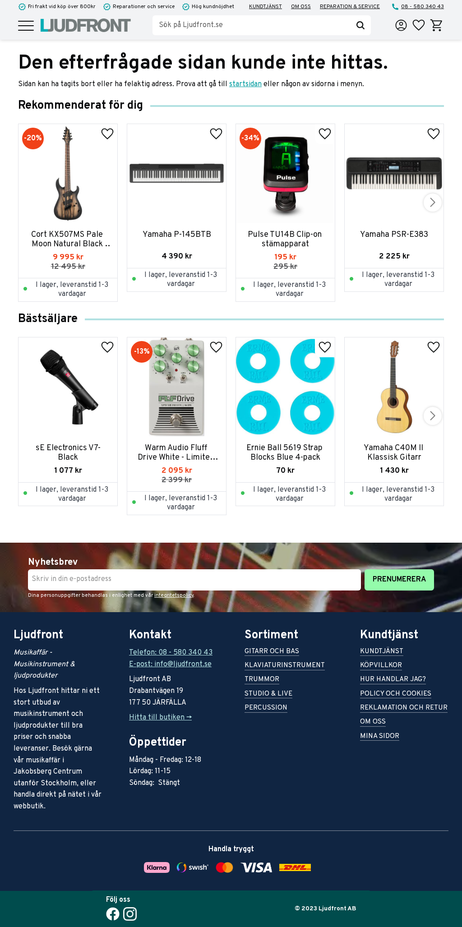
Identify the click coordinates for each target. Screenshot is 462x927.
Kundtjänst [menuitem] (265, 6)
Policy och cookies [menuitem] (395, 694)
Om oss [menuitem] (301, 6)
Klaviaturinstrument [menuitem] (285, 666)
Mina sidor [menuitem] (379, 737)
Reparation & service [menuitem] (350, 6)
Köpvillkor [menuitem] (381, 666)
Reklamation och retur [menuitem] (404, 708)
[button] (26, 26)
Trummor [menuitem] (262, 680)
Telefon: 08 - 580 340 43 (171, 652)
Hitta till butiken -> (160, 717)
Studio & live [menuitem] (268, 694)
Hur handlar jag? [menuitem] (393, 680)
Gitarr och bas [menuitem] (272, 652)
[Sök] (360, 25)
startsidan (245, 84)
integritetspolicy (174, 595)
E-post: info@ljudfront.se (170, 664)
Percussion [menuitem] (266, 708)
